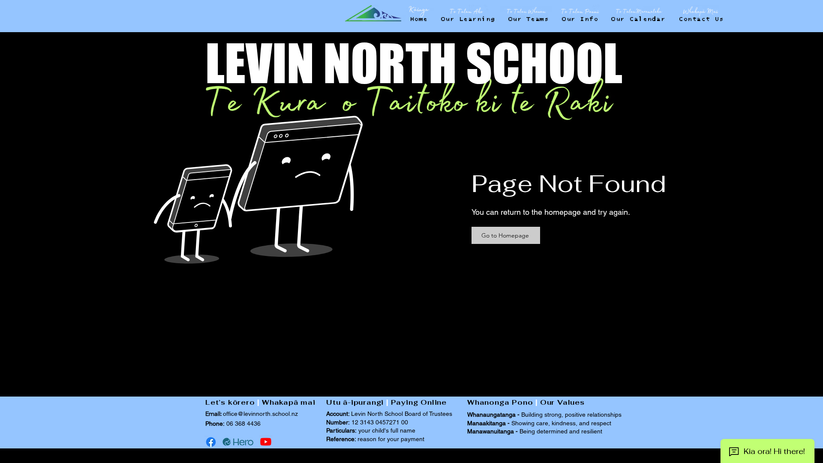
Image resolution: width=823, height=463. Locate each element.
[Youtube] (265, 441)
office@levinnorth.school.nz (260, 413)
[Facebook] (210, 442)
